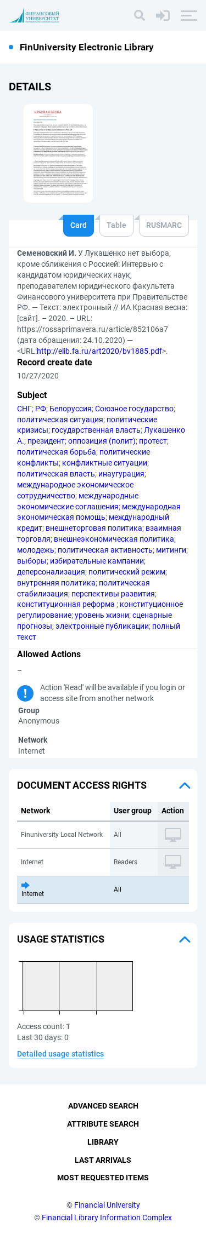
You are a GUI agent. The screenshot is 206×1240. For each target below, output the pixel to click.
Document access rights (82, 785)
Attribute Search (103, 1124)
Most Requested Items (103, 1177)
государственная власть (96, 430)
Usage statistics (60, 939)
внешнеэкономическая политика (114, 539)
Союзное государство (134, 408)
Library (103, 1142)
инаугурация (121, 473)
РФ (40, 408)
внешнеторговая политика (94, 528)
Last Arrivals (103, 1160)
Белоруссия (70, 408)
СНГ (24, 408)
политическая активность (105, 550)
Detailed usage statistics (60, 1053)
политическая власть (56, 473)
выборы (32, 560)
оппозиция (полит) (102, 441)
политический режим (126, 571)
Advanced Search (103, 1105)
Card (78, 225)
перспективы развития (113, 593)
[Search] (139, 15)
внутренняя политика (56, 582)
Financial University (107, 1205)
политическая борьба (56, 451)
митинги (171, 550)
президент (46, 441)
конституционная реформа (66, 604)
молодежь (35, 550)
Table (116, 225)
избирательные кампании (97, 560)
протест (153, 441)
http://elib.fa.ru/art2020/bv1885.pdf (99, 351)
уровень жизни (102, 615)
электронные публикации (102, 626)
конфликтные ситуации (104, 462)
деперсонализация (51, 571)
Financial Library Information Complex (107, 1217)
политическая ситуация (60, 419)
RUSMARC (164, 225)
